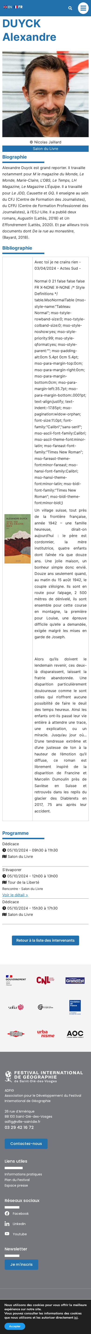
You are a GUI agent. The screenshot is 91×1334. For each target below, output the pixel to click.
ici (76, 1318)
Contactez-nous (26, 1143)
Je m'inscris (21, 1264)
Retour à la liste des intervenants (45, 940)
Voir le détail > (15, 895)
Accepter (15, 1326)
